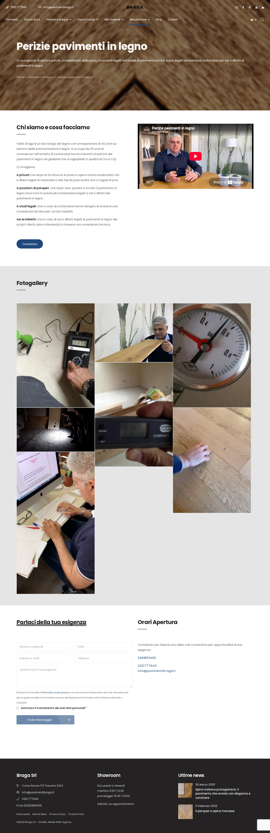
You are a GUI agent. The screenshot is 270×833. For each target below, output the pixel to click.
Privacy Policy (57, 814)
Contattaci (29, 244)
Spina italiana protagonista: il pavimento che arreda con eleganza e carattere (222, 794)
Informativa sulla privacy (55, 692)
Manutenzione (138, 19)
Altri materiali (112, 19)
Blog (158, 19)
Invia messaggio (40, 720)
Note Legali (23, 814)
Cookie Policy (76, 814)
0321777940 (147, 666)
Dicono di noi (32, 19)
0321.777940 (18, 7)
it (255, 19)
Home (21, 77)
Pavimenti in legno (57, 19)
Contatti (173, 19)
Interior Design (86, 19)
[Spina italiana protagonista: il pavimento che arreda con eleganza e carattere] (185, 790)
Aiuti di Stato (39, 814)
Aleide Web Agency (59, 822)
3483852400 (147, 658)
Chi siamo (12, 19)
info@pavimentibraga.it (58, 7)
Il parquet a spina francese (214, 811)
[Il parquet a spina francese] (185, 811)
